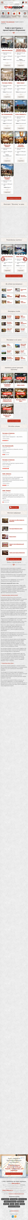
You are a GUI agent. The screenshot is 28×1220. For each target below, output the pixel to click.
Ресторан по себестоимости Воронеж (16, 520)
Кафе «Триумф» (23, 302)
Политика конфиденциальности (16, 1193)
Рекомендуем (13, 1199)
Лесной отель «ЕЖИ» (22, 352)
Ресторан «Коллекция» (24, 296)
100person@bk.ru (15, 1183)
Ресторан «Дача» (9, 351)
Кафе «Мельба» (23, 316)
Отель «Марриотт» (20, 114)
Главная (3, 22)
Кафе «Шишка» (20, 256)
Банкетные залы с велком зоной (10, 595)
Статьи (12, 1204)
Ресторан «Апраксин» (20, 145)
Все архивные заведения (14, 421)
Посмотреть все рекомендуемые (14, 276)
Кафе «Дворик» (9, 302)
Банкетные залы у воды (8, 663)
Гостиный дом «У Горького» (9, 290)
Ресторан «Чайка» (7, 82)
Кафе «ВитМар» (9, 296)
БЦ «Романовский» (7, 114)
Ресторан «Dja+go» (9, 316)
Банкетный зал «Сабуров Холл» (7, 400)
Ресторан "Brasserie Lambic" (9, 323)
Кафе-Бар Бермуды (7, 50)
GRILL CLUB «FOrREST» (23, 345)
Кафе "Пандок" (6, 490)
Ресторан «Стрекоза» (8, 433)
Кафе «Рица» (8, 345)
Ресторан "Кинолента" (10, 358)
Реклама (22, 1204)
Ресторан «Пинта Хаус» (21, 400)
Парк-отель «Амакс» (7, 145)
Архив (16, 1204)
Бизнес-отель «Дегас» (7, 415)
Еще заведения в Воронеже (14, 198)
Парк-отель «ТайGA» (7, 178)
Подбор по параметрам (10, 1201)
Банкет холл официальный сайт (16, 544)
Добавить (6, 1204)
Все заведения (10, 22)
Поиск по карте (22, 1199)
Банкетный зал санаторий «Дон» (23, 291)
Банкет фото (12, 536)
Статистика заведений (14, 1206)
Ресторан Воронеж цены (15, 528)
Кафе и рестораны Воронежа (17, 552)
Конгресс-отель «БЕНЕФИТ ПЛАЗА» (20, 50)
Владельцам (21, 1201)
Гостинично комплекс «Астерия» (7, 385)
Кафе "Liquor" (21, 82)
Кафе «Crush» (21, 385)
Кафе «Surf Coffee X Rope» (9, 330)
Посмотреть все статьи (14, 559)
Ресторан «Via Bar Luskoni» (23, 330)
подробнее (7, 65)
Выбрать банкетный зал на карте (14, 1173)
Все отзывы (15, 507)
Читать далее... (6, 438)
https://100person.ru (7, 1190)
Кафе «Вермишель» (24, 323)
